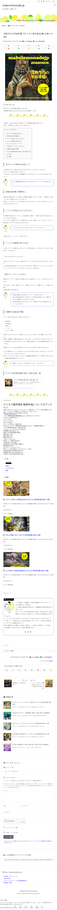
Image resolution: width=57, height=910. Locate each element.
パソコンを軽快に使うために (13, 141)
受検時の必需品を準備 (11, 149)
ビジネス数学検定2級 (40, 41)
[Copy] (48, 48)
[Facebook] (18, 45)
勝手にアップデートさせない (15, 146)
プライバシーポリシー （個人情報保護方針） (16, 880)
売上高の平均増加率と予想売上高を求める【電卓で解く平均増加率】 (30, 744)
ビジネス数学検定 (21, 25)
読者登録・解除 (8, 882)
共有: (9, 154)
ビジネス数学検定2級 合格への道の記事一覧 (17, 151)
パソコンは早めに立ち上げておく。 (15, 138)
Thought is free (36, 893)
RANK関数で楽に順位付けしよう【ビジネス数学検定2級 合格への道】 (31, 734)
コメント (5, 790)
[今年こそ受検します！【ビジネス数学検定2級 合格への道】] (16, 523)
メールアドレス (24, 805)
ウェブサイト (6, 812)
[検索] (54, 1)
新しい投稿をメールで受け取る (10, 832)
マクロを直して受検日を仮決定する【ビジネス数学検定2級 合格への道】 (27, 570)
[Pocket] (8, 48)
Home (5, 25)
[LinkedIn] (38, 45)
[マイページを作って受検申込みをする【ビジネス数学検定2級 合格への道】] (16, 488)
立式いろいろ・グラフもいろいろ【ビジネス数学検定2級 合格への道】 (31, 723)
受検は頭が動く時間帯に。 (13, 136)
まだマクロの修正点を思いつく (14, 133)
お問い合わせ (7, 878)
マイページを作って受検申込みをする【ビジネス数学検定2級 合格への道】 (27, 499)
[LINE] (18, 48)
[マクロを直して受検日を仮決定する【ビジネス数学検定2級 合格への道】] (16, 559)
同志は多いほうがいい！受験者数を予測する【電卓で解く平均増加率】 (31, 712)
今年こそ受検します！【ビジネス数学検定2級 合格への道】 (23, 535)
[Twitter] (37, 1)
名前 (4, 805)
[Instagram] (39, 1)
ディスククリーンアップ (14, 143)
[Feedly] (44, 1)
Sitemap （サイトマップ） (11, 876)
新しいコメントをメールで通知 (10, 827)
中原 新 (51, 660)
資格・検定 (11, 25)
